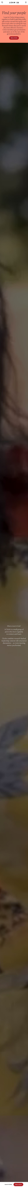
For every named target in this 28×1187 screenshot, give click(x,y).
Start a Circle (14, 38)
